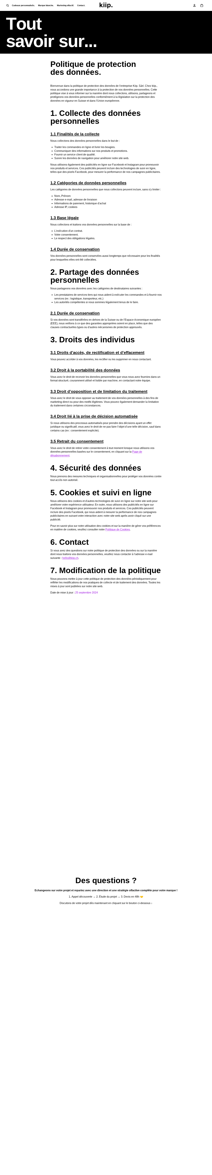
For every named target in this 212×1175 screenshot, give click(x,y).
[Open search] (7, 5)
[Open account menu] (194, 5)
